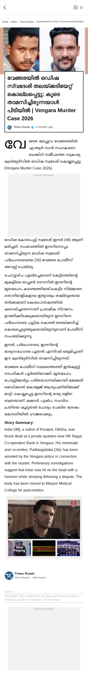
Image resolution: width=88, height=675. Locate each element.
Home (5, 21)
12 (76, 7)
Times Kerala (26, 21)
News (14, 21)
